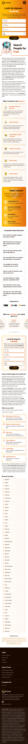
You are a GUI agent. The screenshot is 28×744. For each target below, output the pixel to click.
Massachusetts (8, 541)
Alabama (7, 479)
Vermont (7, 615)
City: (3, 28)
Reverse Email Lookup (7, 675)
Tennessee (7, 606)
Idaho (6, 513)
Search (15, 38)
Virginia (6, 618)
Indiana (6, 519)
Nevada (7, 563)
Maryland (7, 538)
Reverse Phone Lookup (7, 670)
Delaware (7, 501)
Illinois (6, 516)
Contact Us (4, 662)
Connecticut (8, 498)
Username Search (6, 677)
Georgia (7, 507)
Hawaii (6, 510)
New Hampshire (8, 566)
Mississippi (7, 550)
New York (7, 575)
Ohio (6, 584)
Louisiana (7, 532)
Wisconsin (7, 628)
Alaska (6, 482)
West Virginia (8, 625)
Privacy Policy (5, 657)
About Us (4, 685)
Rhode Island (8, 597)
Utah (6, 612)
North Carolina (8, 578)
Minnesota (7, 547)
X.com (3, 702)
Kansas (6, 526)
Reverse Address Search (8, 672)
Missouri (7, 553)
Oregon (6, 591)
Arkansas (7, 488)
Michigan (7, 544)
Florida (6, 504)
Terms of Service (6, 655)
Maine (6, 535)
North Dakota (8, 581)
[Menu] (24, 2)
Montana (7, 557)
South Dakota (8, 603)
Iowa (6, 523)
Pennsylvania (8, 594)
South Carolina (8, 600)
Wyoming (7, 631)
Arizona (7, 485)
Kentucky (7, 529)
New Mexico (8, 572)
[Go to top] (26, 742)
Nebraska (7, 560)
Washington (8, 622)
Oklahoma (7, 587)
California (7, 492)
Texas (6, 609)
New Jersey (7, 569)
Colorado (7, 495)
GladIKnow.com (6, 2)
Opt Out (4, 660)
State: (5, 362)
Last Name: (5, 24)
